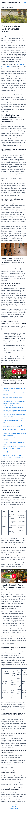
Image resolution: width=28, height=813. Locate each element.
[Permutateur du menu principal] (25, 2)
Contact (14, 810)
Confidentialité (14, 804)
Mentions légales (14, 808)
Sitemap (14, 806)
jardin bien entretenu (8, 124)
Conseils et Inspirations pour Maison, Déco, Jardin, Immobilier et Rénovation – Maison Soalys (13, 420)
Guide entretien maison (10, 3)
